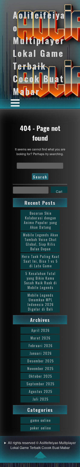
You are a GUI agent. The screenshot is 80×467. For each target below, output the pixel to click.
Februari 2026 (41, 345)
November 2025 (40, 368)
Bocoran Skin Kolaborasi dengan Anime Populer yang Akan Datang (40, 220)
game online (40, 420)
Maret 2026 (41, 338)
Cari (59, 191)
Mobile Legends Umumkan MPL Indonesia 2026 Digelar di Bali (41, 302)
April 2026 (40, 330)
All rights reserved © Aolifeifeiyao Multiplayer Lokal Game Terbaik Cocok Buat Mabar (42, 445)
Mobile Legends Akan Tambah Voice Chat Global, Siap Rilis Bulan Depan (40, 241)
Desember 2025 (40, 360)
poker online (40, 428)
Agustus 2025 (40, 391)
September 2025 (40, 383)
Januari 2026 (40, 353)
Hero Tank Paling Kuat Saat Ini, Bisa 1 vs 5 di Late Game (41, 261)
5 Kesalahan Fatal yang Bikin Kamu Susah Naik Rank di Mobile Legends (40, 280)
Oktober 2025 (40, 376)
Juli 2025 (40, 399)
